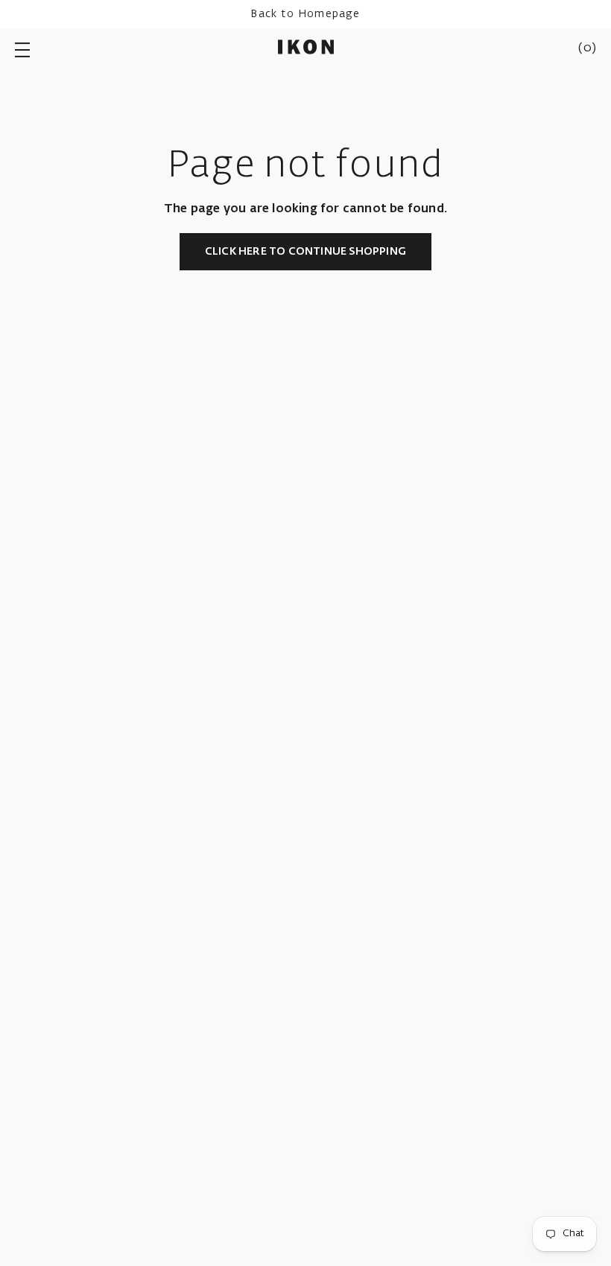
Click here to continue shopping (305, 251)
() (587, 48)
